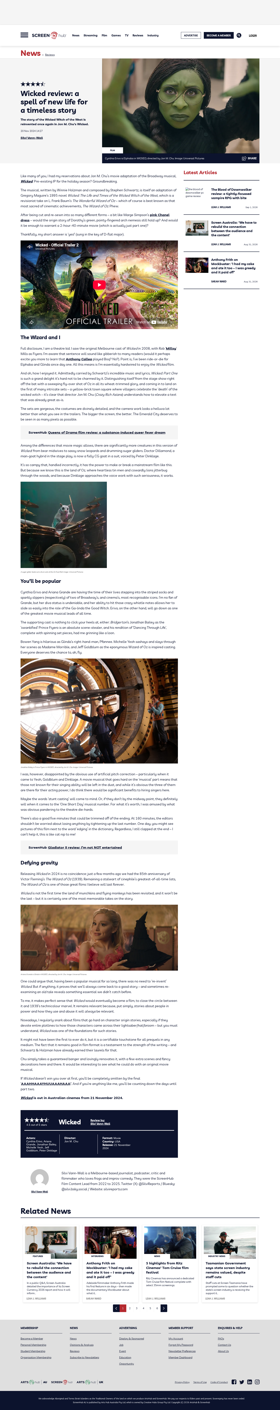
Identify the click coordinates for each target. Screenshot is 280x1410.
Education (125, 1357)
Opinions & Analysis (82, 1345)
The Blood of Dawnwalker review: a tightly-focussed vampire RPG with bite (231, 193)
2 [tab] (129, 1308)
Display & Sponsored (131, 1338)
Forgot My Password (181, 1345)
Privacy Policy (182, 1382)
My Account (176, 1338)
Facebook (234, 1382)
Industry (153, 35)
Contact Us (224, 1345)
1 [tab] (123, 1308)
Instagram (257, 1382)
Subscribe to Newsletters (84, 1357)
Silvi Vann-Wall (32, 138)
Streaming (91, 35)
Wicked (27, 181)
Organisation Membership (36, 1357)
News (75, 35)
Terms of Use (200, 1382)
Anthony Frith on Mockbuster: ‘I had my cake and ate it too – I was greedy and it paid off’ (233, 266)
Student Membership (33, 1351)
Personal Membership (33, 1345)
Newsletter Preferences (182, 1351)
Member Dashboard (180, 1357)
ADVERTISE (191, 35)
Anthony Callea (79, 359)
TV (126, 35)
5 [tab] (150, 1308)
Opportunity (126, 1363)
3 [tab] (136, 1308)
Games (116, 35)
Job (121, 1345)
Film (104, 35)
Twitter (241, 1382)
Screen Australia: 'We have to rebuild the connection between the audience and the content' (234, 228)
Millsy (171, 348)
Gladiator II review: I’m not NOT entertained (85, 847)
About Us (223, 1351)
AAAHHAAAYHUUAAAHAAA (45, 1084)
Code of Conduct (219, 1382)
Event (122, 1351)
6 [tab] (157, 1308)
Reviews (138, 35)
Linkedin (249, 1382)
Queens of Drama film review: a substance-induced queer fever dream (106, 432)
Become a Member (219, 35)
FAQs (221, 1338)
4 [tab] (143, 1308)
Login (253, 35)
